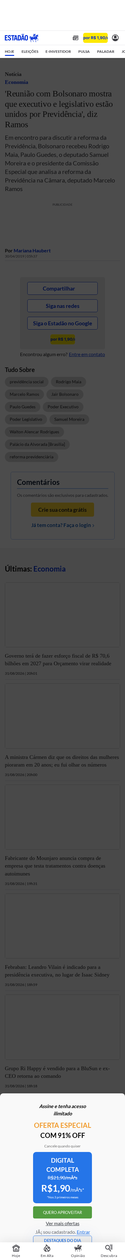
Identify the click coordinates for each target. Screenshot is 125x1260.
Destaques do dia (62, 1240)
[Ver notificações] (115, 38)
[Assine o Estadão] (95, 38)
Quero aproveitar (62, 1212)
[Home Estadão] (21, 38)
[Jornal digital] (75, 38)
